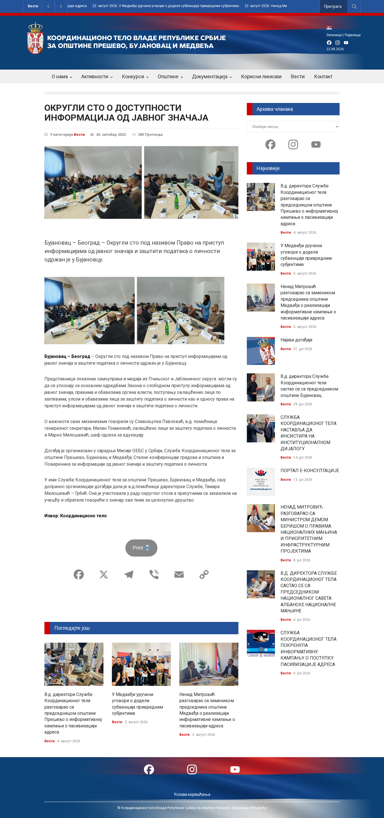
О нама (60, 76)
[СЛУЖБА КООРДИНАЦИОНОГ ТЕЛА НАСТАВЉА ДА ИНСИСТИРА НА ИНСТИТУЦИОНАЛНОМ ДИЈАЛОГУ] (261, 428)
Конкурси (133, 76)
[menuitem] (331, 27)
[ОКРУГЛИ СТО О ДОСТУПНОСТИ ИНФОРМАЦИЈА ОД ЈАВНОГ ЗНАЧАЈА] (141, 182)
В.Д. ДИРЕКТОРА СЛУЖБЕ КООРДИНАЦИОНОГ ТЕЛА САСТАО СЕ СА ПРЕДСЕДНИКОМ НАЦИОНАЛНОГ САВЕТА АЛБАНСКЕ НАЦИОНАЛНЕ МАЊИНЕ (309, 592)
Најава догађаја (296, 340)
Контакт (323, 76)
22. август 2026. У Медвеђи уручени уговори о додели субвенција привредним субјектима (147, 6)
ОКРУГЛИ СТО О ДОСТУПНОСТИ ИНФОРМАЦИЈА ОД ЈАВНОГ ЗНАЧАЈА (126, 112)
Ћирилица (352, 35)
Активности (94, 76)
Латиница (334, 35)
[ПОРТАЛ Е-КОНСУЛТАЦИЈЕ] (261, 482)
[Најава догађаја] (261, 351)
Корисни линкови (261, 76)
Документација (209, 76)
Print (138, 548)
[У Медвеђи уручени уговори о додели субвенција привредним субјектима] (141, 664)
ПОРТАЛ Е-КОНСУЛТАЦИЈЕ (310, 470)
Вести (33, 6)
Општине (168, 76)
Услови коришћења (192, 794)
